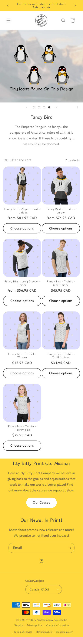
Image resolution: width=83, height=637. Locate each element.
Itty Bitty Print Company (39, 619)
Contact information (57, 625)
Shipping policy (64, 631)
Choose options (22, 228)
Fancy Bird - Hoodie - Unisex (61, 210)
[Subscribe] (69, 548)
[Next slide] (56, 107)
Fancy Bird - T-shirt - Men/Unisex (61, 283)
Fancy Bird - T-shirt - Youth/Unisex (61, 355)
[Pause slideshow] (78, 107)
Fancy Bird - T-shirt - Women (22, 355)
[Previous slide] (26, 107)
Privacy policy (34, 625)
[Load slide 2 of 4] (39, 107)
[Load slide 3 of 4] (44, 107)
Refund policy (44, 631)
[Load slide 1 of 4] (33, 107)
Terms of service (23, 631)
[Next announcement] (75, 5)
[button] (8, 20)
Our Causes (41, 502)
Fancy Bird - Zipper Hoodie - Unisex (22, 210)
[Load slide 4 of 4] (49, 107)
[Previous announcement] (8, 5)
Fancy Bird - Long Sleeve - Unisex (22, 283)
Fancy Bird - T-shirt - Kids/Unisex (22, 428)
